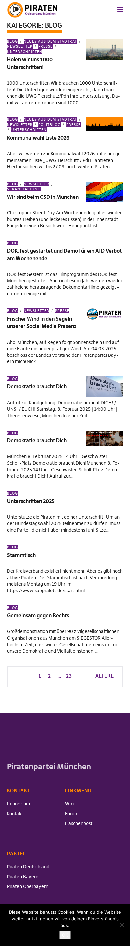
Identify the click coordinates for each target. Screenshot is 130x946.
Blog (12, 41)
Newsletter (36, 184)
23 (68, 675)
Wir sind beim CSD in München (43, 197)
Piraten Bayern (22, 877)
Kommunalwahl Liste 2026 (38, 137)
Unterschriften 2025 (31, 501)
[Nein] (121, 925)
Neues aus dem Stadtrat (50, 41)
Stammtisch (21, 555)
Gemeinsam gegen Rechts (38, 615)
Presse (45, 46)
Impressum (18, 804)
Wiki (69, 804)
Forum (71, 814)
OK (65, 935)
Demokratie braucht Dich (37, 386)
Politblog (49, 124)
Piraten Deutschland (28, 867)
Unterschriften (24, 51)
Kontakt (15, 814)
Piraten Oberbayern (27, 886)
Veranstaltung (24, 189)
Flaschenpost (78, 823)
